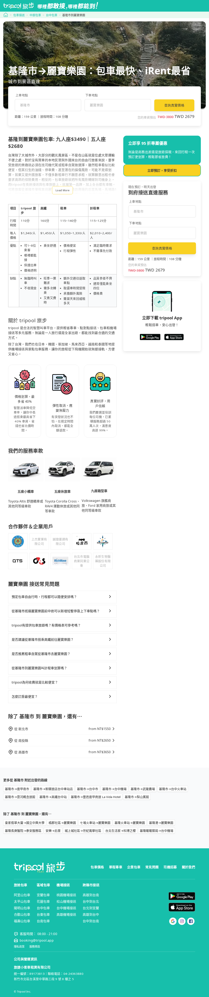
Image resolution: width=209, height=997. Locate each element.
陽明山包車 (22, 908)
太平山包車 (22, 901)
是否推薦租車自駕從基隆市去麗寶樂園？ (41, 654)
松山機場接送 (66, 901)
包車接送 (19, 15)
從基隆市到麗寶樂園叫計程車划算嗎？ (39, 668)
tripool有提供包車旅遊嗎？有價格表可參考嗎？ (46, 625)
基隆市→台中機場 (114, 789)
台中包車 (51, 15)
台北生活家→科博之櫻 (120, 831)
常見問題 (152, 867)
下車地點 (91, 95)
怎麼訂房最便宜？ (25, 696)
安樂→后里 (53, 831)
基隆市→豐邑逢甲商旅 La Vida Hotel (96, 797)
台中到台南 (91, 921)
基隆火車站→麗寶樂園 (130, 823)
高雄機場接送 (66, 914)
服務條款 (34, 946)
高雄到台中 (91, 914)
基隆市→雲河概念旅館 (20, 797)
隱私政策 (19, 946)
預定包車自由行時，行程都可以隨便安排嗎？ (44, 597)
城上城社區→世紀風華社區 (83, 831)
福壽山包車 (22, 921)
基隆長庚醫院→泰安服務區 (23, 831)
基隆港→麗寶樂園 (161, 823)
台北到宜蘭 (91, 908)
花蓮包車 (43, 901)
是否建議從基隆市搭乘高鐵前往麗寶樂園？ (43, 639)
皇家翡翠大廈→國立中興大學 (24, 823)
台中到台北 (91, 901)
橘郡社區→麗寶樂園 (62, 823)
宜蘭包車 (43, 895)
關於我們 (188, 867)
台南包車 (43, 921)
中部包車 (35, 15)
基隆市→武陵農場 (143, 789)
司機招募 (170, 867)
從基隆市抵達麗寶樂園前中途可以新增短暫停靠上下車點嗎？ (56, 611)
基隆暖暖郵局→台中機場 (156, 831)
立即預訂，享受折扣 (162, 170)
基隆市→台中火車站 (172, 789)
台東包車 (43, 914)
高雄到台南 (91, 895)
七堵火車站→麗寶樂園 (95, 823)
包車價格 (97, 867)
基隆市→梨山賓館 (137, 797)
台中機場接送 (66, 908)
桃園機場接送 (66, 895)
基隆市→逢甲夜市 (17, 789)
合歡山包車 (22, 914)
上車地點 (22, 95)
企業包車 (133, 867)
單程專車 (115, 867)
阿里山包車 (22, 895)
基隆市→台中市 (87, 789)
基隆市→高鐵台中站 (53, 797)
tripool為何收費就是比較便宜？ (35, 682)
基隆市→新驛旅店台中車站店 (53, 789)
